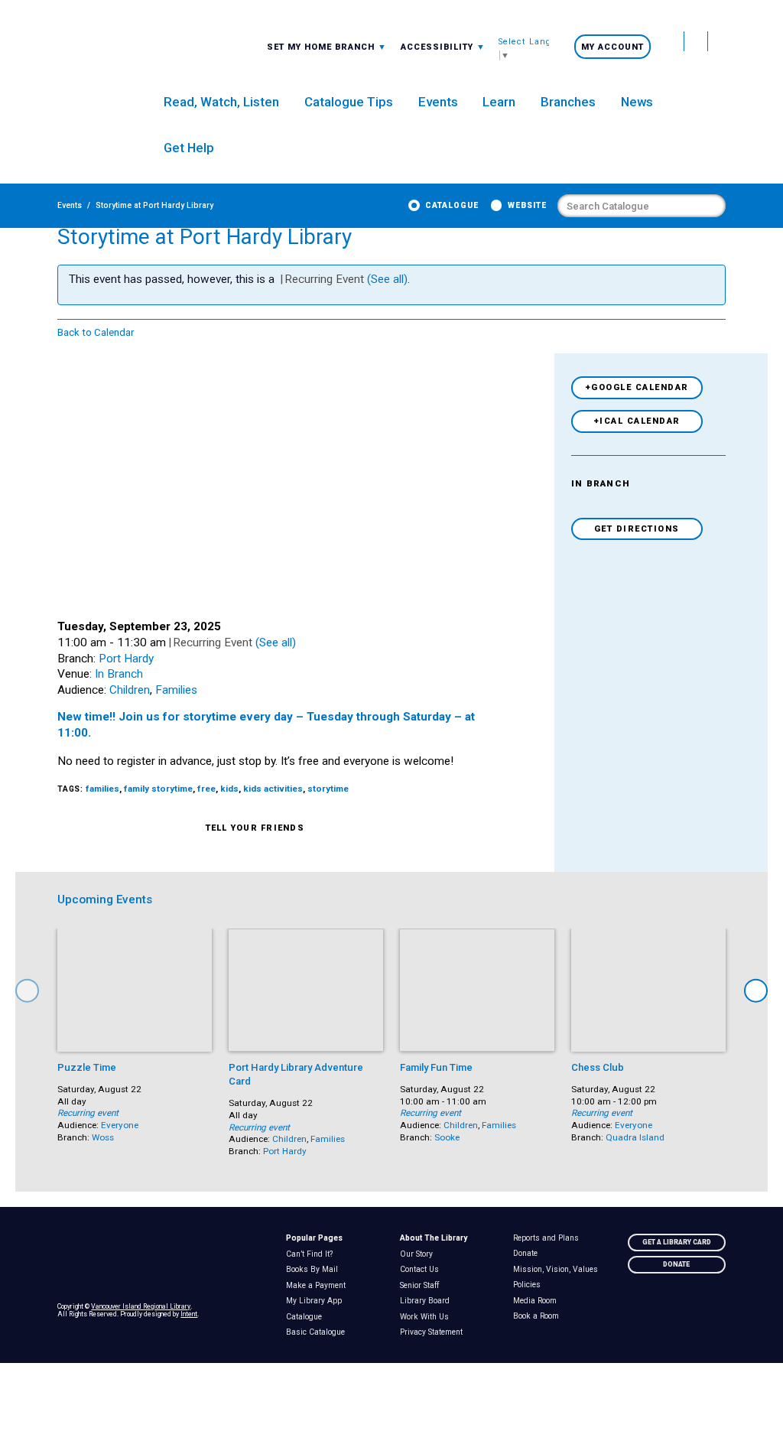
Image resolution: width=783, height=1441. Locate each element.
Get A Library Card (676, 1242)
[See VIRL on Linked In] (714, 1310)
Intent (188, 1314)
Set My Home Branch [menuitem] (322, 46)
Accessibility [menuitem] (443, 46)
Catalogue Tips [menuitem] (348, 101)
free (206, 788)
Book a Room (539, 1316)
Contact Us (422, 1269)
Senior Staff (422, 1285)
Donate (528, 1253)
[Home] (162, 1260)
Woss (103, 1137)
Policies (530, 1285)
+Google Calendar (637, 387)
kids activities (273, 788)
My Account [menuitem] (612, 47)
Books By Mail (314, 1269)
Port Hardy (126, 658)
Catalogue (452, 205)
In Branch (119, 674)
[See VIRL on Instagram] (717, 41)
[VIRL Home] (90, 69)
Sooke (447, 1137)
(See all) (387, 279)
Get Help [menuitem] (189, 147)
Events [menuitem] (438, 101)
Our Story (419, 1254)
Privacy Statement (434, 1332)
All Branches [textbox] (303, 46)
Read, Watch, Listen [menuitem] (221, 101)
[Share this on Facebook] (341, 828)
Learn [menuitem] (498, 101)
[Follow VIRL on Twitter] (672, 41)
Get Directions (637, 529)
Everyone (119, 1125)
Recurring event (88, 1113)
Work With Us (427, 1317)
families (102, 788)
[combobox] (327, 47)
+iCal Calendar (637, 421)
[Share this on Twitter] (320, 828)
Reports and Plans (549, 1238)
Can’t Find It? (312, 1254)
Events (69, 205)
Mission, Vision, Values (559, 1269)
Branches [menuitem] (568, 101)
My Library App (316, 1301)
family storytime (158, 788)
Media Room (538, 1301)
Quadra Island (635, 1137)
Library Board (427, 1301)
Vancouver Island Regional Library (140, 1306)
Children (129, 690)
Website (527, 205)
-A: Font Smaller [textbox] (443, 46)
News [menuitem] (637, 101)
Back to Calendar (95, 332)
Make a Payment (318, 1285)
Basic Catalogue (318, 1332)
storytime (328, 788)
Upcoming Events (104, 899)
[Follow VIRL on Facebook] (696, 41)
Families (176, 690)
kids (229, 788)
